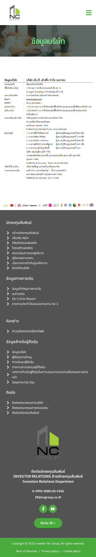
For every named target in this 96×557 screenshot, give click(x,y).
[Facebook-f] (43, 509)
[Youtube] (53, 509)
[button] (89, 12)
